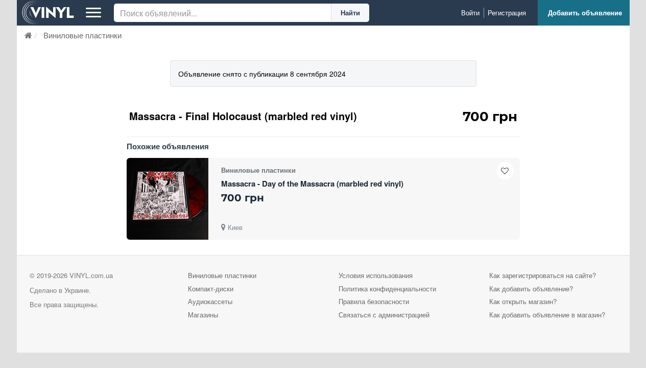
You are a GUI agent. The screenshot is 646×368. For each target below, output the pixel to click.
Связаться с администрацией (384, 314)
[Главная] (28, 35)
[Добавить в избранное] (505, 170)
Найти (350, 12)
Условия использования (376, 275)
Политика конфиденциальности (387, 288)
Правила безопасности (374, 301)
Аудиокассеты (210, 301)
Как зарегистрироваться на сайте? (542, 275)
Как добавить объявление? (531, 288)
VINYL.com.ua (91, 275)
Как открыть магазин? (523, 301)
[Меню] (93, 13)
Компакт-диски (210, 288)
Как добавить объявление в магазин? (547, 314)
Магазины (203, 314)
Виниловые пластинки (222, 275)
